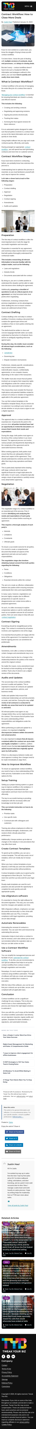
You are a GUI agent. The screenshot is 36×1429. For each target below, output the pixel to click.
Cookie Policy (7, 1424)
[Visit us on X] (8, 1356)
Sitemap (5, 1379)
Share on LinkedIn (15, 1145)
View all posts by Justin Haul (18, 1205)
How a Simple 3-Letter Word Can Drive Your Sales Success (17, 1036)
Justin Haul (8, 22)
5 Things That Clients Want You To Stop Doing (17, 1081)
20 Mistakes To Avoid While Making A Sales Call (16, 1072)
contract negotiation (9, 617)
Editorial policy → (17, 1117)
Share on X (12, 1138)
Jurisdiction (8, 353)
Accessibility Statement (10, 1376)
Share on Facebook (15, 1132)
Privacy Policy (7, 1372)
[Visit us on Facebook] (3, 1356)
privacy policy (24, 1422)
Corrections (6, 1386)
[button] (27, 6)
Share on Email (14, 1151)
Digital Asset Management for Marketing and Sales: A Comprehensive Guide (18, 1045)
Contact (4, 1365)
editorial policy (21, 1096)
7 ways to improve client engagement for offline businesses (18, 1054)
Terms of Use (6, 1369)
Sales (11, 1122)
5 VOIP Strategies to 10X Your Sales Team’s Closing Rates (16, 1063)
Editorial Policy (7, 1383)
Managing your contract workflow (13, 95)
